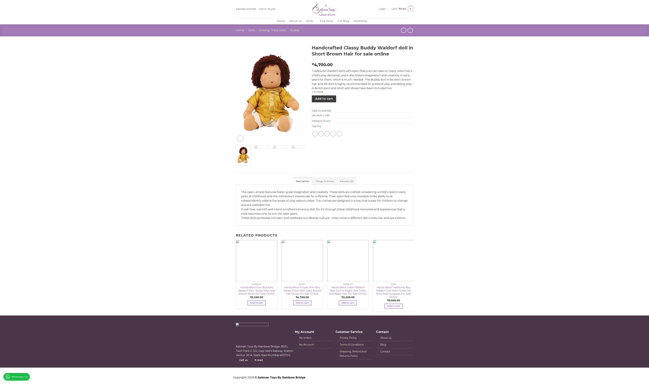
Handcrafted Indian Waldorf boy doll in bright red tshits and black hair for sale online (348, 289)
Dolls (309, 20)
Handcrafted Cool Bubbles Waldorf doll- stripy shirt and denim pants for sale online (256, 289)
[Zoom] (240, 138)
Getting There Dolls (272, 30)
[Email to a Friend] (327, 134)
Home (281, 20)
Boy (319, 126)
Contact (385, 351)
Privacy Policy (348, 337)
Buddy (294, 30)
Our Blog (343, 20)
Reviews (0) (346, 181)
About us (385, 337)
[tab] (302, 181)
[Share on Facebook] (315, 134)
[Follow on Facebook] (406, 21)
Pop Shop (326, 20)
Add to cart (324, 98)
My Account (306, 344)
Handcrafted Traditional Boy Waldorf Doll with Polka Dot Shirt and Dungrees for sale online (393, 289)
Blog (383, 344)
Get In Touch (267, 8)
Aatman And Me (246, 8)
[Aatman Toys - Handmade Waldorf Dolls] (324, 9)
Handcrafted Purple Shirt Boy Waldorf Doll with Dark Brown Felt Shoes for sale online (302, 289)
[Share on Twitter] (321, 134)
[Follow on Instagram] (411, 21)
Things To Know (324, 181)
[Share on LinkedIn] (339, 134)
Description (302, 181)
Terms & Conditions (352, 344)
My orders (305, 337)
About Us (295, 20)
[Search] (401, 21)
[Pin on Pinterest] (333, 134)
